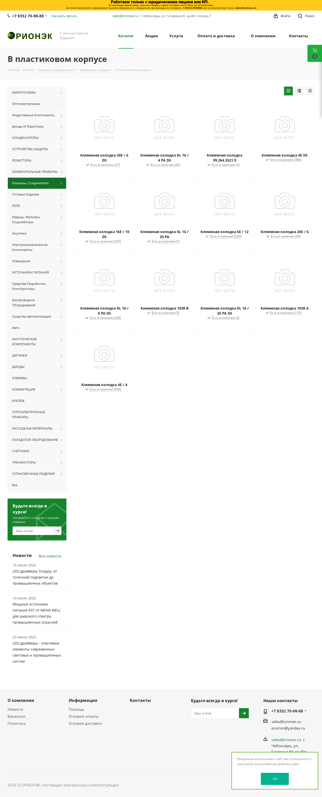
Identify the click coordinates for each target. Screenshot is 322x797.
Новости (15, 709)
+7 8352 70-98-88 (28, 15)
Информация (83, 700)
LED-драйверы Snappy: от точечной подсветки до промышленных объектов (35, 577)
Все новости (50, 555)
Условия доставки (85, 723)
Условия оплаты (84, 716)
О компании (21, 700)
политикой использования (257, 764)
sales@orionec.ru (125, 16)
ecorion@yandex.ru (288, 728)
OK (275, 778)
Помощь (76, 709)
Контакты (140, 700)
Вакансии (16, 716)
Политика (17, 723)
